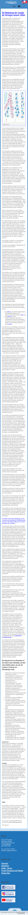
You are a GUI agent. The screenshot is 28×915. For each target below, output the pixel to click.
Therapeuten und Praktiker (12, 870)
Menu (14, 6)
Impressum (4, 863)
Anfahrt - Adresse (6, 868)
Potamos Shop (5, 873)
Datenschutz (5, 865)
